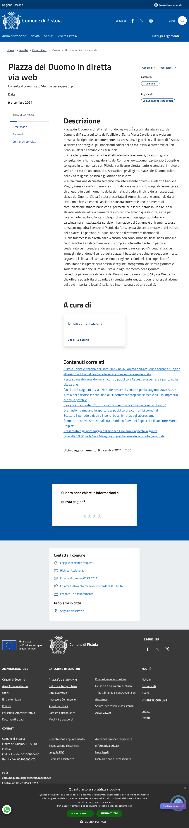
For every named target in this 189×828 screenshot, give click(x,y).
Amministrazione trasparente (113, 739)
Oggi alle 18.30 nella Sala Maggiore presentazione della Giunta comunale (113, 436)
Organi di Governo (13, 679)
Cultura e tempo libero (63, 686)
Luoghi (146, 711)
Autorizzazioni (104, 712)
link (130, 805)
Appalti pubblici (58, 706)
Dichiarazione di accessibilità (113, 759)
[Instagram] (149, 20)
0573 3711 (31, 783)
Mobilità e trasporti (61, 719)
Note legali (102, 752)
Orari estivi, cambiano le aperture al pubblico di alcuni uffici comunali (111, 410)
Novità (23, 50)
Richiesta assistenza (61, 759)
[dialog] (94, 806)
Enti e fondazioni (12, 699)
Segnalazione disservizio (64, 745)
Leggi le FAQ (56, 752)
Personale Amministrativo (18, 712)
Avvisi (145, 693)
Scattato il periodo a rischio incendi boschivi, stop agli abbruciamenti (110, 415)
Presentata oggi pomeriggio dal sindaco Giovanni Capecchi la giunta (110, 431)
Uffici (5, 693)
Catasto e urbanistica (62, 712)
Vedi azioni (166, 68)
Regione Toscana (12, 5)
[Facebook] (131, 20)
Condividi (147, 68)
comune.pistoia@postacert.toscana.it (26, 778)
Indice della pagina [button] (23, 115)
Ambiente (101, 699)
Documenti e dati (13, 719)
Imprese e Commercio (62, 699)
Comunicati (39, 50)
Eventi (146, 717)
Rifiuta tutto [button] (109, 813)
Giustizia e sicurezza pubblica (113, 686)
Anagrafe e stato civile (63, 679)
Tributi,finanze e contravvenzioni (115, 692)
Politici (6, 706)
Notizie (146, 679)
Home (10, 50)
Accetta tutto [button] (80, 813)
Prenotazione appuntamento (67, 739)
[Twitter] (140, 20)
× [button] (184, 787)
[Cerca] (182, 20)
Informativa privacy (107, 745)
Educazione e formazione (110, 679)
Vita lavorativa (58, 693)
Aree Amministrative (15, 686)
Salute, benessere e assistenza (114, 706)
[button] (94, 822)
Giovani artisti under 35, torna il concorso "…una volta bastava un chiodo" (114, 405)
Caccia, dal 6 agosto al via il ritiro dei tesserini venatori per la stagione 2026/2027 (119, 389)
